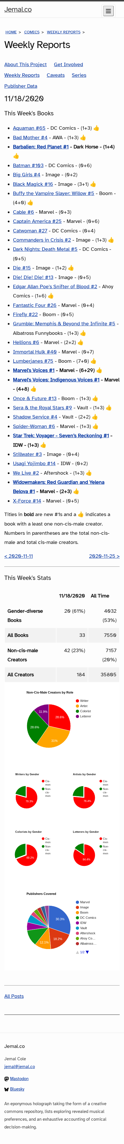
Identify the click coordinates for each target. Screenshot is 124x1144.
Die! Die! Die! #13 (33, 277)
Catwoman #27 (30, 231)
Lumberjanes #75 (33, 361)
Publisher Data (20, 86)
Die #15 (22, 268)
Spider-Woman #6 (34, 426)
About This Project (25, 64)
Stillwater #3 (27, 454)
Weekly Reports (63, 32)
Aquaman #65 (29, 128)
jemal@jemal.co (19, 1066)
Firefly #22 (25, 314)
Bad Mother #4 (30, 137)
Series (79, 75)
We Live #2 (26, 473)
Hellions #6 (26, 342)
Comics (32, 32)
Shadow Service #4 (35, 417)
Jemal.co (17, 11)
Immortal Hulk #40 (35, 352)
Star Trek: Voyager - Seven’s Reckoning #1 (61, 435)
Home (11, 32)
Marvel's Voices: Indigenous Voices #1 (56, 380)
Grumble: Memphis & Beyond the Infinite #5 (64, 323)
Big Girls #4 (26, 174)
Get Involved (68, 64)
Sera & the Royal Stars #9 (42, 407)
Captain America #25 (37, 221)
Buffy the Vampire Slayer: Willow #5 (53, 193)
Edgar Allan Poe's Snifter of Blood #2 (55, 286)
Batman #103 (28, 165)
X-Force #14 (27, 501)
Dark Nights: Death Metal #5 (45, 249)
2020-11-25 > (104, 556)
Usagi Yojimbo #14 (34, 463)
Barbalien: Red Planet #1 (41, 147)
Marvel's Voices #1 (34, 370)
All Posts (14, 996)
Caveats (56, 75)
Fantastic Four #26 (35, 305)
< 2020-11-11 (18, 556)
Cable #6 (23, 212)
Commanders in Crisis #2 (42, 240)
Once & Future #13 (35, 398)
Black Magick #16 (33, 184)
